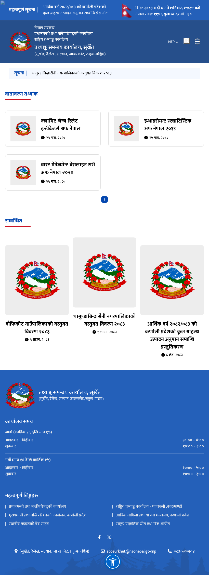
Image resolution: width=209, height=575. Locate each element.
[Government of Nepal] (20, 41)
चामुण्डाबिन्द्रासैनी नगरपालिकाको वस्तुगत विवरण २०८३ (104, 326)
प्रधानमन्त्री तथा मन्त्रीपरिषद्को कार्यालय (37, 512)
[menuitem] (104, 446)
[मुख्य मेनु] (197, 41)
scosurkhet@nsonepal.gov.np (131, 557)
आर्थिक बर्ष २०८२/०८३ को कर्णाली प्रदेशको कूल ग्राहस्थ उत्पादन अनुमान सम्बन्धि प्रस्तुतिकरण (172, 341)
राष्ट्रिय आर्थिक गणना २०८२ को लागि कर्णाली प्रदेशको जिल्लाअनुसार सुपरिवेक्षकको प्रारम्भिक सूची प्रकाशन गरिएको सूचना (109, 76)
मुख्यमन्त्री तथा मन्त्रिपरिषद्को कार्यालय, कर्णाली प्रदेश (47, 520)
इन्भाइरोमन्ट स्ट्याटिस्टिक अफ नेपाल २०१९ (167, 130)
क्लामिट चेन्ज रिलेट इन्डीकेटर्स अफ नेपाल (61, 130)
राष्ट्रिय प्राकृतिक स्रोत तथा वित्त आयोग (143, 529)
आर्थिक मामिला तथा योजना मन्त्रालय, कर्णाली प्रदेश (152, 520)
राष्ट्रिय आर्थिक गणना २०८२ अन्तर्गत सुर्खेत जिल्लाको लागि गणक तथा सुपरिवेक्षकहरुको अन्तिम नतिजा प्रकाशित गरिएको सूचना (75, 10)
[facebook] (99, 543)
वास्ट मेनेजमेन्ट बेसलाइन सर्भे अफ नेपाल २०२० (68, 174)
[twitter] (109, 543)
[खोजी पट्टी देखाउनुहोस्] (187, 41)
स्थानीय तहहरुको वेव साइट (29, 529)
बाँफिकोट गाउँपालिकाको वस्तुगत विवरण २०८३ (37, 333)
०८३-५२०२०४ (184, 557)
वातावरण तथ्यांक (21, 99)
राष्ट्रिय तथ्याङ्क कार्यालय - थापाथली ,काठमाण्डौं (149, 512)
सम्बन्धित (13, 226)
